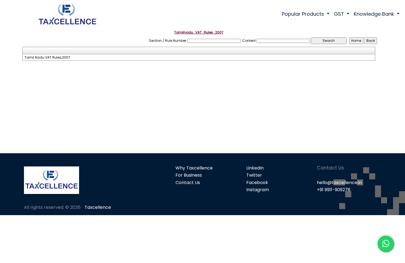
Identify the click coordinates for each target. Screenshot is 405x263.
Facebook (257, 182)
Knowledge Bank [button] (374, 13)
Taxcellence (98, 207)
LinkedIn (255, 168)
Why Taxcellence (194, 168)
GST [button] (339, 13)
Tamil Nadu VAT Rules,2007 (47, 57)
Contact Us (187, 182)
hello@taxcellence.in (339, 182)
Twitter (254, 175)
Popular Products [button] (303, 13)
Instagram (257, 190)
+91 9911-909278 (333, 190)
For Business (188, 175)
